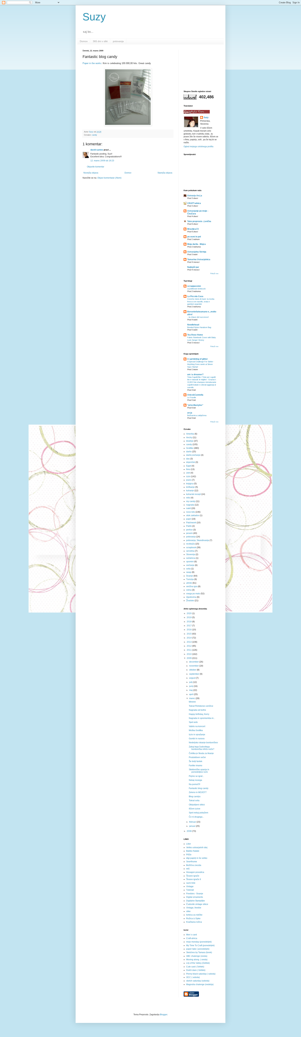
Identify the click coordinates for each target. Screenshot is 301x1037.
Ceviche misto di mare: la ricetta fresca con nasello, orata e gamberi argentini (200, 301)
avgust (192, 678)
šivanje (189, 576)
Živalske (190, 600)
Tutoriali (190, 890)
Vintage (190, 886)
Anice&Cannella (195, 395)
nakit (188, 508)
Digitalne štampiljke (195, 901)
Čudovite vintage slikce (197, 904)
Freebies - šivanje (194, 893)
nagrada (190, 505)
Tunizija (190, 579)
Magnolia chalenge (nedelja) (200, 984)
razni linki (190, 883)
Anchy (189, 437)
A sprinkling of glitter (197, 359)
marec (192, 698)
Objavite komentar (95, 166)
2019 (189, 617)
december (194, 662)
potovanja (118, 41)
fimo (188, 469)
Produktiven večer (197, 757)
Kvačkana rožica (194, 922)
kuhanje (190, 490)
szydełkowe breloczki (196, 289)
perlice (189, 530)
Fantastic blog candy (198, 788)
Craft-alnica (191, 938)
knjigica (190, 483)
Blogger (163, 1014)
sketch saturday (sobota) (197, 981)
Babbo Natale (192, 851)
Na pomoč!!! (194, 784)
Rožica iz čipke (193, 918)
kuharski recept (193, 494)
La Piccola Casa (195, 296)
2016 (189, 629)
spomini (190, 561)
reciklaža (190, 544)
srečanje (190, 565)
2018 (189, 621)
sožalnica (190, 558)
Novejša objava (90, 173)
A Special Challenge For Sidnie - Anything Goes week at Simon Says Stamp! (200, 364)
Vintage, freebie (193, 907)
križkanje (190, 487)
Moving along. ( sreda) (196, 959)
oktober (193, 670)
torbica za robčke (194, 915)
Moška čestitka (196, 730)
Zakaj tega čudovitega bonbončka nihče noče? (201, 748)
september (194, 674)
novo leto (190, 512)
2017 (189, 625)
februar (192, 822)
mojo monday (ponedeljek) (199, 942)
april (191, 694)
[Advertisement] (201, 67)
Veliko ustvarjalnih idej (196, 847)
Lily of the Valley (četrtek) (198, 963)
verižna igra (191, 586)
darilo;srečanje (193, 455)
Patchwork (191, 522)
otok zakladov (192, 515)
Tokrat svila (194, 800)
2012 (189, 646)
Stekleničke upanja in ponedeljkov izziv (199, 770)
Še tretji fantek (195, 761)
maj (191, 690)
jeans (188, 480)
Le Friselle (191, 397)
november (194, 666)
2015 (189, 634)
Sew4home (191, 861)
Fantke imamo (195, 765)
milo (188, 497)
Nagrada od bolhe (197, 710)
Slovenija (190, 554)
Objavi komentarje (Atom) (109, 178)
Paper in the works (92, 63)
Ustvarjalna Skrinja (196, 252)
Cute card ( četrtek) (195, 966)
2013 (189, 642)
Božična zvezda (193, 865)
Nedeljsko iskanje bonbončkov (203, 742)
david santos (96, 150)
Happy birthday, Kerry (199, 714)
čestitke (189, 448)
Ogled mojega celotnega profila (198, 146)
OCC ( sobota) (193, 977)
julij (191, 682)
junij (191, 686)
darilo (189, 451)
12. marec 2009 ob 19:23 (102, 160)
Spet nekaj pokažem (198, 812)
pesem (189, 533)
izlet (188, 473)
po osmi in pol (194, 236)
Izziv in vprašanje (197, 734)
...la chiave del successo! (198, 317)
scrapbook (191, 547)
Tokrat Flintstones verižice (201, 706)
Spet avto (193, 722)
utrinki (189, 583)
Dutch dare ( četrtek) (195, 970)
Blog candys (194, 796)
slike (188, 911)
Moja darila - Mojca (196, 244)
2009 (189, 658)
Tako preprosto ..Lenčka (199, 221)
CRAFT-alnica (194, 203)
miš (188, 869)
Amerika (190, 434)
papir (188, 519)
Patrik (189, 526)
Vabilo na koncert (197, 726)
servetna (190, 551)
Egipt (188, 466)
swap (188, 572)
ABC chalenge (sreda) (196, 956)
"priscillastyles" (195, 405)
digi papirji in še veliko (196, 858)
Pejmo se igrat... (196, 776)
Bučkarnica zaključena (196, 415)
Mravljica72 (193, 229)
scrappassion (194, 286)
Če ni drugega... (196, 817)
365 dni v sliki (100, 41)
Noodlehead (193, 325)
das (188, 459)
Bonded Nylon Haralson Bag (199, 327)
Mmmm (192, 702)
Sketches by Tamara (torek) (199, 952)
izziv (188, 476)
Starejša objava (164, 173)
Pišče (188, 854)
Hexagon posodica (195, 872)
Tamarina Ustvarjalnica (198, 259)
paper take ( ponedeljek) (197, 949)
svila (188, 568)
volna (188, 590)
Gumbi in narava (196, 738)
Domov (84, 41)
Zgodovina (191, 597)
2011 (189, 650)
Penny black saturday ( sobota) (200, 974)
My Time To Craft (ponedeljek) (200, 945)
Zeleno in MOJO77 (198, 792)
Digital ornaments (194, 897)
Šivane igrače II (193, 879)
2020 (189, 613)
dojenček (190, 462)
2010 (189, 654)
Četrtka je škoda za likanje (201, 753)
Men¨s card (191, 934)
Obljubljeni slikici (197, 804)
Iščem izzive (194, 808)
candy (94, 135)
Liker (188, 844)
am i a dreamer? (195, 374)
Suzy (94, 17)
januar (192, 826)
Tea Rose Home (195, 335)
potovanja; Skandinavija (197, 540)
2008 (189, 831)
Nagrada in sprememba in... (202, 718)
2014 (189, 638)
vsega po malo (193, 593)
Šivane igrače (192, 876)
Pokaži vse (214, 273)
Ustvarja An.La (194, 195)
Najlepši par (193, 267)
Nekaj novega (195, 780)
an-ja (189, 413)
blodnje (189, 441)
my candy (190, 501)
